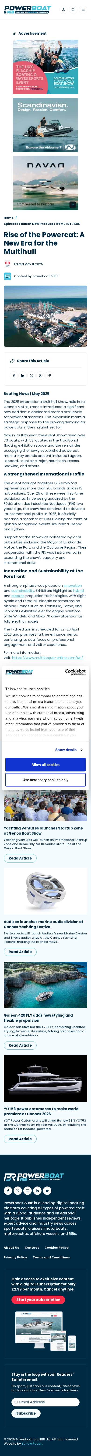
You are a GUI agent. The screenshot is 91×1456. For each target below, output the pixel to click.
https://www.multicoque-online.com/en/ (47, 657)
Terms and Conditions (51, 1257)
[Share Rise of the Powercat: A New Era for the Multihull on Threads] (40, 375)
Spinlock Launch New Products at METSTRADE (42, 224)
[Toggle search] (73, 10)
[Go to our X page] (18, 1190)
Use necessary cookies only (46, 780)
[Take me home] (27, 9)
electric (17, 595)
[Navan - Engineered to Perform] (45, 183)
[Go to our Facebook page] (8, 1190)
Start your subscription (38, 1299)
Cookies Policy (57, 1248)
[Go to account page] (63, 10)
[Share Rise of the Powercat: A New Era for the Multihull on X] (31, 375)
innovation (73, 585)
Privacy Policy (15, 1257)
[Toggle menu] (83, 10)
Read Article (20, 858)
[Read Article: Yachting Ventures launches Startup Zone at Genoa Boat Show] (45, 798)
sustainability (22, 590)
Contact (32, 1248)
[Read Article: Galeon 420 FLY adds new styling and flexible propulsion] (45, 985)
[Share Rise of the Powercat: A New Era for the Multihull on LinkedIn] (22, 375)
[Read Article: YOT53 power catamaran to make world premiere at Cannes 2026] (45, 1078)
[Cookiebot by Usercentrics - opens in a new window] (65, 672)
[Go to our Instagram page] (27, 1190)
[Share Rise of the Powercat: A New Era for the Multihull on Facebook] (14, 375)
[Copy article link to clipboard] (49, 375)
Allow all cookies (46, 764)
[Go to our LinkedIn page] (37, 1190)
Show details (66, 750)
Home (9, 218)
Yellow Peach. (32, 1443)
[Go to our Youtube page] (47, 1190)
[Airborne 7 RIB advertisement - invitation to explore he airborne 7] (45, 125)
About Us (11, 1248)
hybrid (78, 590)
